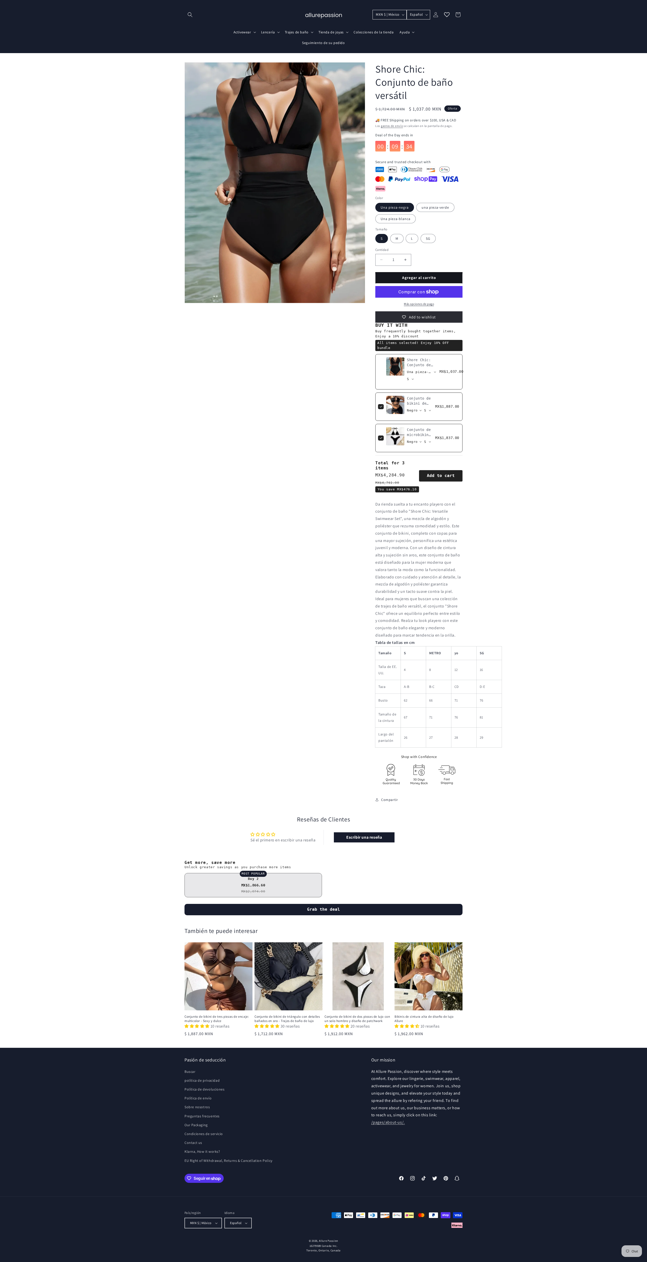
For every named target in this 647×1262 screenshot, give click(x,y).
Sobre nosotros (197, 1107)
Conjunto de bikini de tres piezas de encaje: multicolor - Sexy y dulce (216, 1019)
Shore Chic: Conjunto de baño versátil (421, 365)
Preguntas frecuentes (202, 1116)
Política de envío (198, 1098)
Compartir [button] (389, 799)
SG (428, 238)
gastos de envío (392, 126)
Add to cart (441, 475)
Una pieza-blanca (395, 218)
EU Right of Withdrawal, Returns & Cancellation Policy (228, 1160)
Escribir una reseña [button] (364, 837)
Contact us (193, 1142)
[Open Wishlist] (446, 14)
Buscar (190, 1071)
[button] (190, 14)
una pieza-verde (435, 207)
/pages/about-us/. (388, 1122)
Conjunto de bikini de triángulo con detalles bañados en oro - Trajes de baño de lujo (287, 1019)
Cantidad (381, 250)
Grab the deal (323, 909)
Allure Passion (328, 1241)
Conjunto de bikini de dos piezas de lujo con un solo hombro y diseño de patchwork (357, 1019)
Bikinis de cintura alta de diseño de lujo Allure (424, 1019)
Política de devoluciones (204, 1089)
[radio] (253, 885)
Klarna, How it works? (202, 1151)
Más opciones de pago (419, 304)
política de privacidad (202, 1080)
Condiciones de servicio (203, 1134)
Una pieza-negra (395, 207)
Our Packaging (196, 1125)
